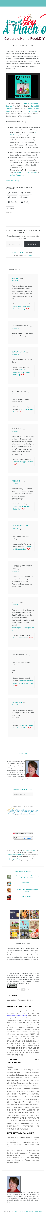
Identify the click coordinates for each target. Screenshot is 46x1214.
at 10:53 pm (15, 571)
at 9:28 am (15, 431)
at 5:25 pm (15, 280)
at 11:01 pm (15, 531)
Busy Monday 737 (27, 882)
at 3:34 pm (15, 704)
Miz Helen (17, 702)
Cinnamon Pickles (27, 896)
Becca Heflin (19, 352)
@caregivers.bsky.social (16, 859)
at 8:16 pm (15, 604)
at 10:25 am (15, 354)
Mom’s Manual (32, 111)
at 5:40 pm (15, 657)
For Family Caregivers (29, 850)
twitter (13, 175)
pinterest (20, 175)
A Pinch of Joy (23, 21)
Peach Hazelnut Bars (21, 638)
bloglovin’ (34, 172)
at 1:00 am (15, 483)
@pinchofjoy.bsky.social (15, 854)
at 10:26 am (15, 328)
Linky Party (28, 255)
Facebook (18, 172)
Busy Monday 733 (23, 943)
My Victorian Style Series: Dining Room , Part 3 (23, 683)
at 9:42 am (15, 394)
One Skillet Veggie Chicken (23, 462)
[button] (18, 92)
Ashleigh (16, 481)
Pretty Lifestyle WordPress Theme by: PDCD (28, 1211)
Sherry (16, 278)
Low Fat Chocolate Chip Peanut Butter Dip (21, 372)
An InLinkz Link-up (12, 181)
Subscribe (32, 244)
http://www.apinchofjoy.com (17, 1015)
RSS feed (26, 172)
